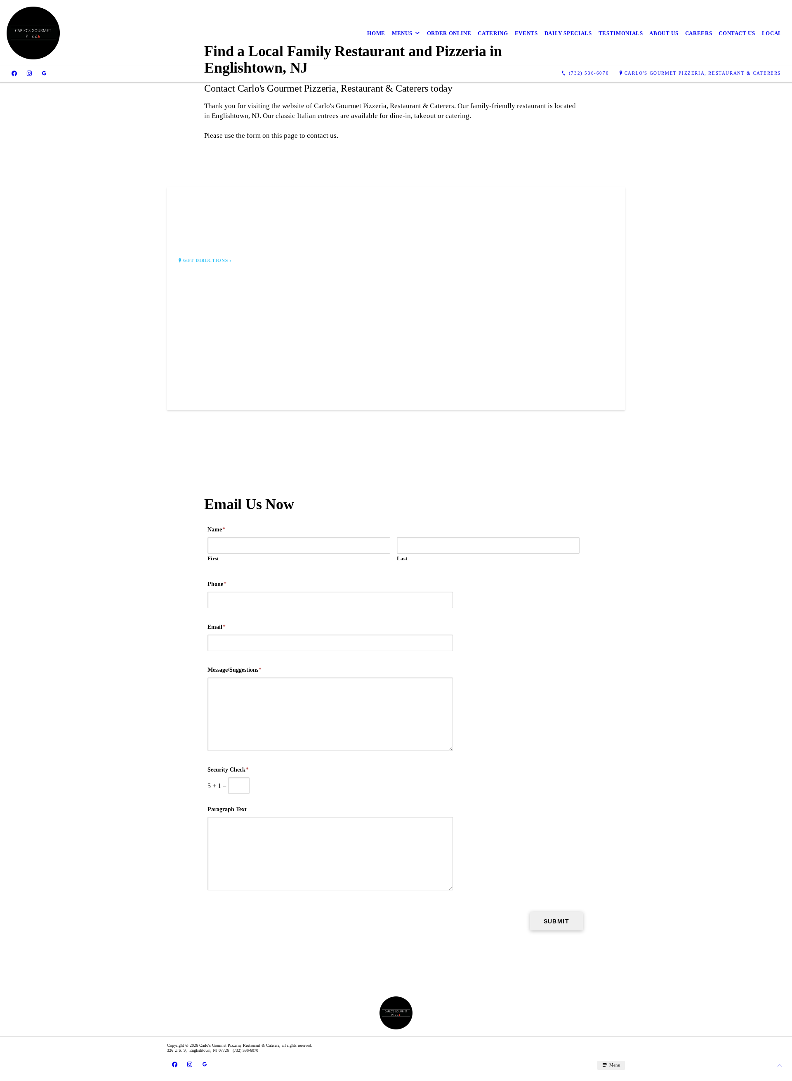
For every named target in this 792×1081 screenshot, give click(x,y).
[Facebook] (14, 73)
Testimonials (621, 33)
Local (772, 33)
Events (526, 33)
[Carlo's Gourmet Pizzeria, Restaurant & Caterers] (33, 33)
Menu (614, 1064)
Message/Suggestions (234, 670)
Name (216, 529)
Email (216, 627)
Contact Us (737, 33)
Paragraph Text (227, 809)
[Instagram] (29, 73)
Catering (493, 33)
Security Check (228, 770)
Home (376, 33)
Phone (216, 584)
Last (402, 558)
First (213, 558)
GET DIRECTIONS (206, 260)
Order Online (449, 33)
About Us (663, 33)
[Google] (44, 73)
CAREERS (698, 33)
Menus (402, 33)
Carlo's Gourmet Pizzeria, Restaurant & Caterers (703, 73)
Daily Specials (568, 33)
